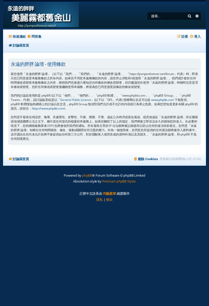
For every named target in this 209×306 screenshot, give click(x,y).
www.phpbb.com (162, 100)
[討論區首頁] (41, 15)
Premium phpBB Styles (119, 181)
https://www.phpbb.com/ (48, 108)
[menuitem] (34, 36)
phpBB (87, 175)
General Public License (75, 100)
